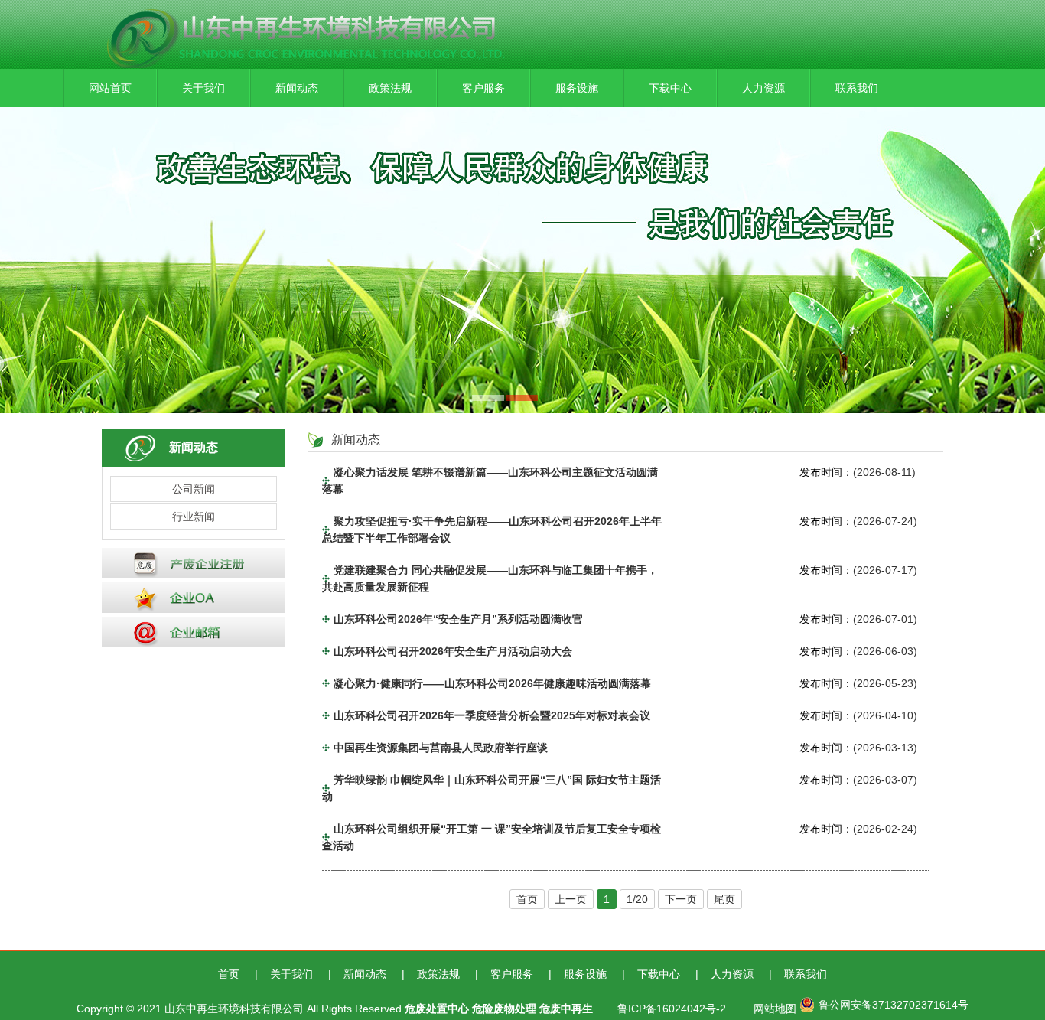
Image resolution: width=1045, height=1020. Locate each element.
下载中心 (670, 88)
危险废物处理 (504, 1008)
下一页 (681, 899)
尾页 (724, 899)
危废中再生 (566, 1008)
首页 (527, 899)
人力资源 (763, 88)
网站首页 (110, 88)
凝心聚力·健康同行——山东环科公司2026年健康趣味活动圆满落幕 (492, 683)
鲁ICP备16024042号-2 (671, 1008)
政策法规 (390, 88)
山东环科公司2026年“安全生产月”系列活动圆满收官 (458, 619)
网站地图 (775, 1008)
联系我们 (856, 88)
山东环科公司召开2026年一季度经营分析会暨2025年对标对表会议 (492, 715)
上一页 (571, 899)
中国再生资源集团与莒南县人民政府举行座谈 (441, 747)
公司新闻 (193, 489)
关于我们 (203, 88)
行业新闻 (193, 516)
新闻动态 (296, 88)
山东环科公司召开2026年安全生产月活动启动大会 (453, 651)
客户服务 (483, 88)
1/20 (637, 899)
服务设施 (576, 88)
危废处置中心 (437, 1008)
